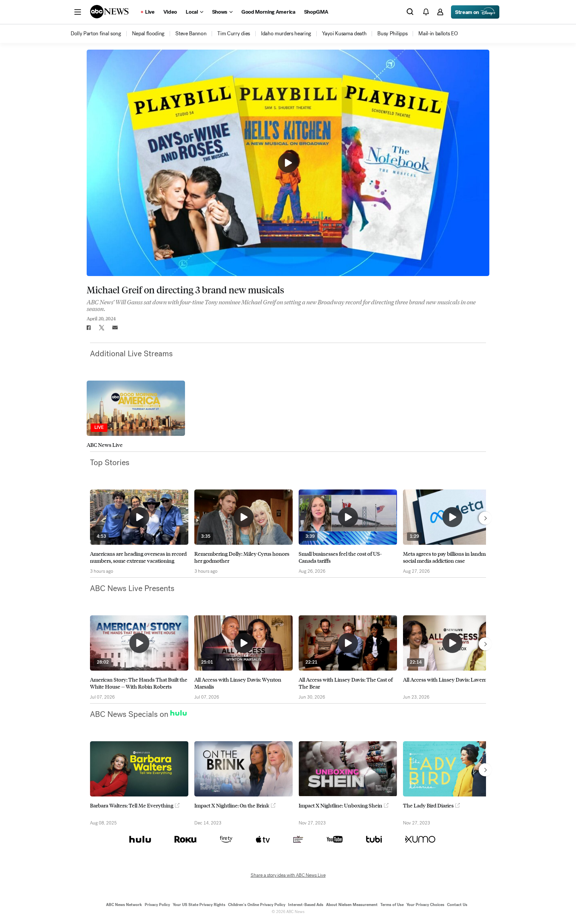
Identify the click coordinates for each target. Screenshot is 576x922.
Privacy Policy (157, 904)
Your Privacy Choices (425, 904)
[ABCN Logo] (109, 11)
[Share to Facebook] (88, 327)
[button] (78, 12)
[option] (136, 414)
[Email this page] (115, 327)
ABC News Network (124, 904)
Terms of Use (392, 904)
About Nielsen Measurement (352, 904)
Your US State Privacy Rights (199, 904)
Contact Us (457, 904)
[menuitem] (96, 33)
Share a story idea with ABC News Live (288, 875)
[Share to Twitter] (101, 327)
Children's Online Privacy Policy (256, 904)
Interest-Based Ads (305, 904)
